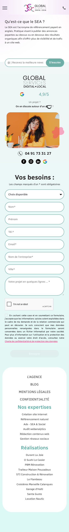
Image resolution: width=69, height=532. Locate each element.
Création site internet (34, 414)
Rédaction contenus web (34, 433)
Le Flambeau (34, 479)
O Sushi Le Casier (34, 459)
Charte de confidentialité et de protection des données (31, 341)
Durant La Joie (34, 455)
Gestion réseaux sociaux (34, 438)
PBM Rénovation (34, 464)
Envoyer (34, 353)
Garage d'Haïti (34, 489)
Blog (34, 384)
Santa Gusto (34, 494)
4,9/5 (44, 94)
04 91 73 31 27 (38, 153)
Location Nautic (34, 498)
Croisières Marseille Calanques (35, 484)
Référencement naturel (34, 419)
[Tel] (64, 7)
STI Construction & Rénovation (34, 474)
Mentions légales (34, 392)
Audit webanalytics (34, 429)
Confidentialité (34, 399)
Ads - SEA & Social (34, 424)
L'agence (34, 377)
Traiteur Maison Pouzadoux (34, 469)
